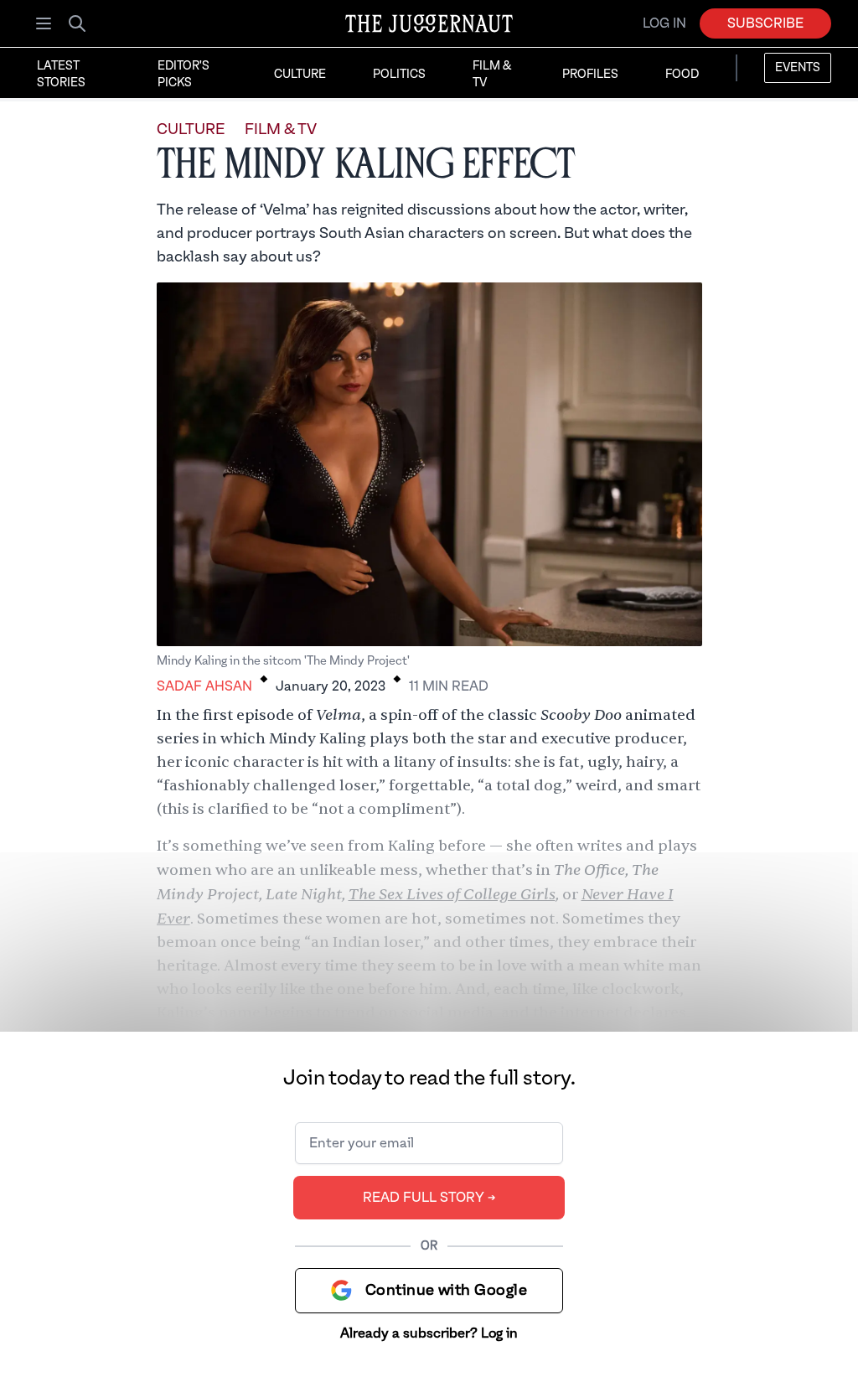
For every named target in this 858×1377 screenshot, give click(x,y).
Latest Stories (61, 75)
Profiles (590, 74)
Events (797, 68)
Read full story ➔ (429, 1197)
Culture (300, 74)
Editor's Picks (183, 75)
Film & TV (492, 75)
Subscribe (765, 23)
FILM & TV (281, 129)
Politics (399, 74)
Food (682, 74)
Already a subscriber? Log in (429, 1333)
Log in (664, 23)
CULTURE (191, 129)
